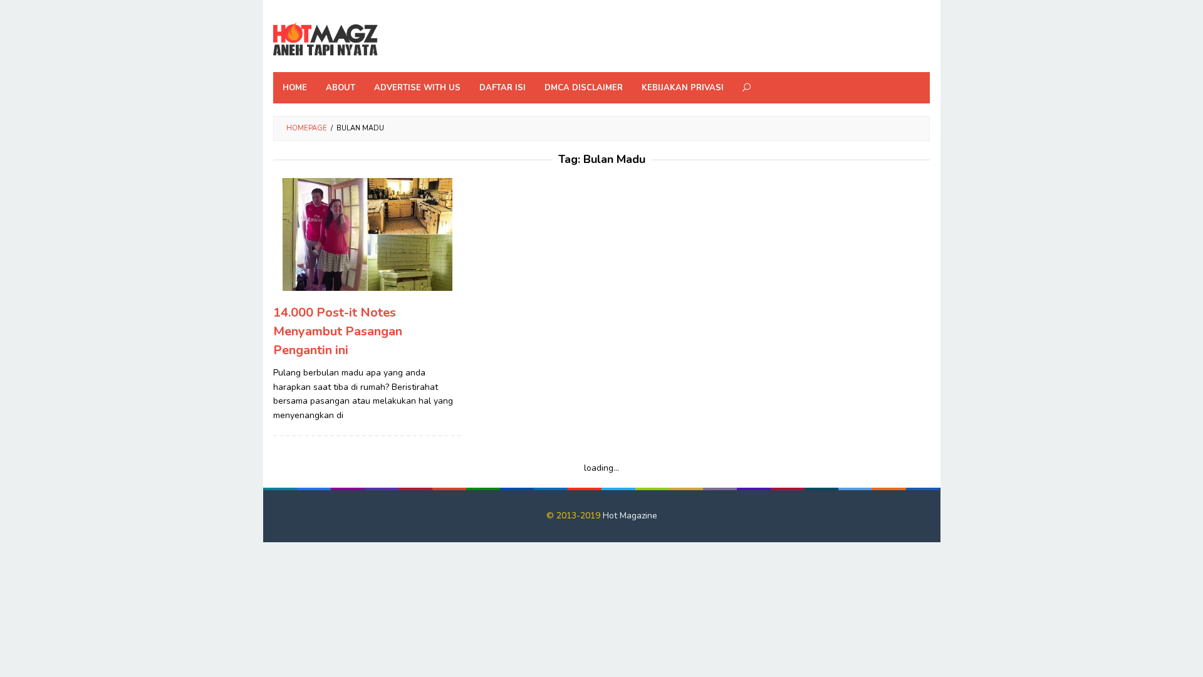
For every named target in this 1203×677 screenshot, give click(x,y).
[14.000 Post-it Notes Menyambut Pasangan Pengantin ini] (367, 234)
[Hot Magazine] (325, 40)
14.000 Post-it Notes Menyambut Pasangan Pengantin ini (337, 331)
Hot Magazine (630, 516)
